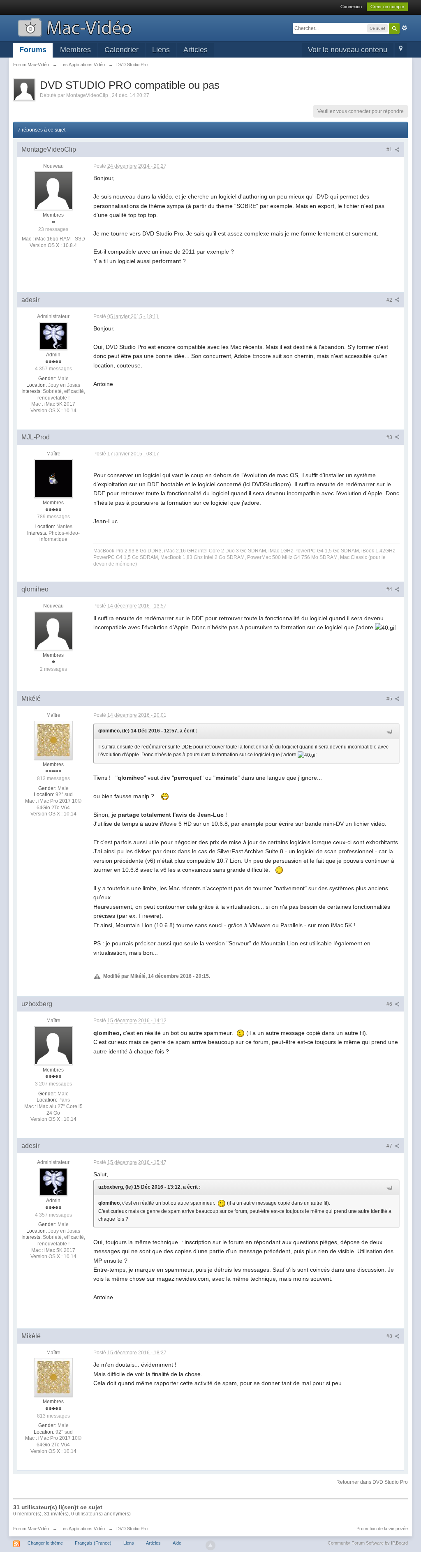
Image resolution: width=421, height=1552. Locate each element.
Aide (177, 1542)
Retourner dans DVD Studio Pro (372, 1482)
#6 (389, 1004)
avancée (404, 28)
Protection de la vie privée (382, 1528)
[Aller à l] (74, 26)
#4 (389, 589)
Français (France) (93, 1542)
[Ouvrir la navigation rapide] (401, 50)
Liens (161, 50)
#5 (389, 699)
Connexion (351, 6)
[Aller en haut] (210, 1545)
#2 (389, 300)
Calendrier (121, 50)
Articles (195, 50)
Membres (75, 50)
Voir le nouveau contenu (347, 50)
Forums (32, 50)
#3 (389, 437)
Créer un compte (387, 6)
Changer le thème (45, 1542)
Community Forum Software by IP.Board (368, 1542)
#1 (389, 149)
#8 (389, 1336)
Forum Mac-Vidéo (31, 1528)
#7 (389, 1146)
